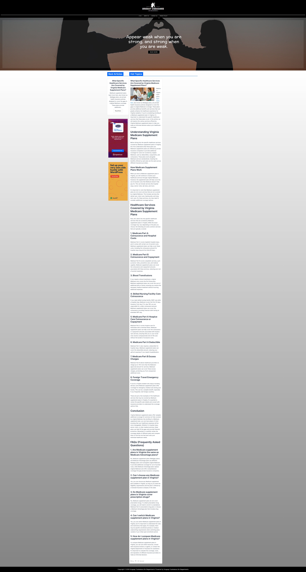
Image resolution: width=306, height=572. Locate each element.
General (142, 561)
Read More (118, 111)
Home (140, 16)
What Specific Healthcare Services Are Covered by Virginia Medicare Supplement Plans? (118, 85)
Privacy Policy (163, 16)
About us (146, 16)
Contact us (154, 16)
